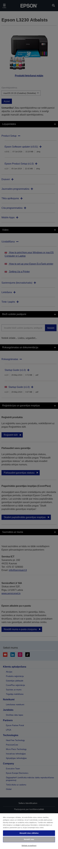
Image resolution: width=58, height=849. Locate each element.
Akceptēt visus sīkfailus (29, 833)
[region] (29, 831)
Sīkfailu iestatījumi (29, 845)
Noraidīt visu (29, 839)
